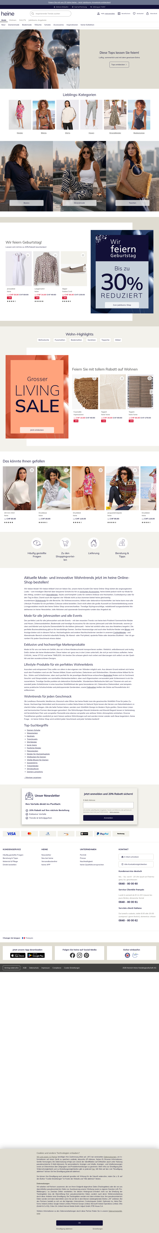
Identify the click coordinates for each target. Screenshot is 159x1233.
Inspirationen (72, 25)
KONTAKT (124, 849)
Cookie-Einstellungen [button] (72, 968)
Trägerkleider (33, 766)
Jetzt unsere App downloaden (27, 949)
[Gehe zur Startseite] (7, 13)
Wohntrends (40, 600)
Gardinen (92, 340)
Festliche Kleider (34, 748)
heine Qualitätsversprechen (92, 864)
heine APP (45, 864)
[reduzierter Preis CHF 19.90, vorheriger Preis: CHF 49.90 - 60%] (85, 391)
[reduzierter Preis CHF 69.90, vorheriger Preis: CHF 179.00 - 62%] (140, 391)
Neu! (3, 25)
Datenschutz (34, 968)
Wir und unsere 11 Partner (47, 1157)
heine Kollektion (87, 25)
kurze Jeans (32, 745)
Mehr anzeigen (114, 812)
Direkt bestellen (9, 864)
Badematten (76, 340)
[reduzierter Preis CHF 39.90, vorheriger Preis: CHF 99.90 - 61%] (113, 391)
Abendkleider (52, 594)
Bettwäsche (44, 340)
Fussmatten (60, 340)
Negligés (31, 736)
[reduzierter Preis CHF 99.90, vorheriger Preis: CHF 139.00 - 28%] (74, 268)
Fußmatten (91, 687)
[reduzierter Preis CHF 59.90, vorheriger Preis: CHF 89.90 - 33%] (19, 268)
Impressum (45, 968)
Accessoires (58, 25)
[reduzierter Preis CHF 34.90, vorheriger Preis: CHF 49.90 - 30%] (46, 268)
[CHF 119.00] (88, 488)
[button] (85, 268)
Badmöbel (107, 675)
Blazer (127, 629)
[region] (79, 1191)
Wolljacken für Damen (36, 757)
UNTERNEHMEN (88, 849)
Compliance (56, 968)
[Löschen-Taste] (69, 14)
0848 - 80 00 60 (128, 883)
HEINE (44, 849)
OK (79, 1223)
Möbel (118, 340)
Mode (3, 20)
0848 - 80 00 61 (128, 902)
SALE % (22, 20)
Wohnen (12, 20)
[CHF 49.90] (53, 488)
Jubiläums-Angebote (37, 20)
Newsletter (46, 855)
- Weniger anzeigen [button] (32, 777)
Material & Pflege (10, 861)
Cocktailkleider (119, 632)
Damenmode (13, 25)
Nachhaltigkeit (86, 861)
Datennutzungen (110, 1157)
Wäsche (38, 25)
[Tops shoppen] (40, 59)
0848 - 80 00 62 (128, 920)
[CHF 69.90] (19, 488)
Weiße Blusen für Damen (37, 760)
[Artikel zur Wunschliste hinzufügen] (28, 255)
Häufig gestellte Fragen (13, 855)
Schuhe (47, 25)
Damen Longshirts (35, 771)
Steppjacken (32, 733)
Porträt (83, 855)
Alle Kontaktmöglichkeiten (135, 864)
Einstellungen (98, 1229)
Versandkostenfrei (49, 861)
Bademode (27, 25)
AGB (24, 968)
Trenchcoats (32, 739)
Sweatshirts (32, 763)
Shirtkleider (32, 742)
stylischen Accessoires (89, 591)
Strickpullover (33, 768)
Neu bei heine (47, 858)
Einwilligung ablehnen (64, 1229)
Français (29, 938)
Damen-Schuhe (33, 730)
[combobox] (55, 13)
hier (93, 1169)
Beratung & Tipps (10, 858)
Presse (83, 858)
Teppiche (105, 340)
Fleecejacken (32, 751)
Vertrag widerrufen (11, 968)
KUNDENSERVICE (12, 849)
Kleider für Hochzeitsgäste (38, 754)
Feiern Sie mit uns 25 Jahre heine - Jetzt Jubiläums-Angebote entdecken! (79, 2)
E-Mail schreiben (130, 857)
